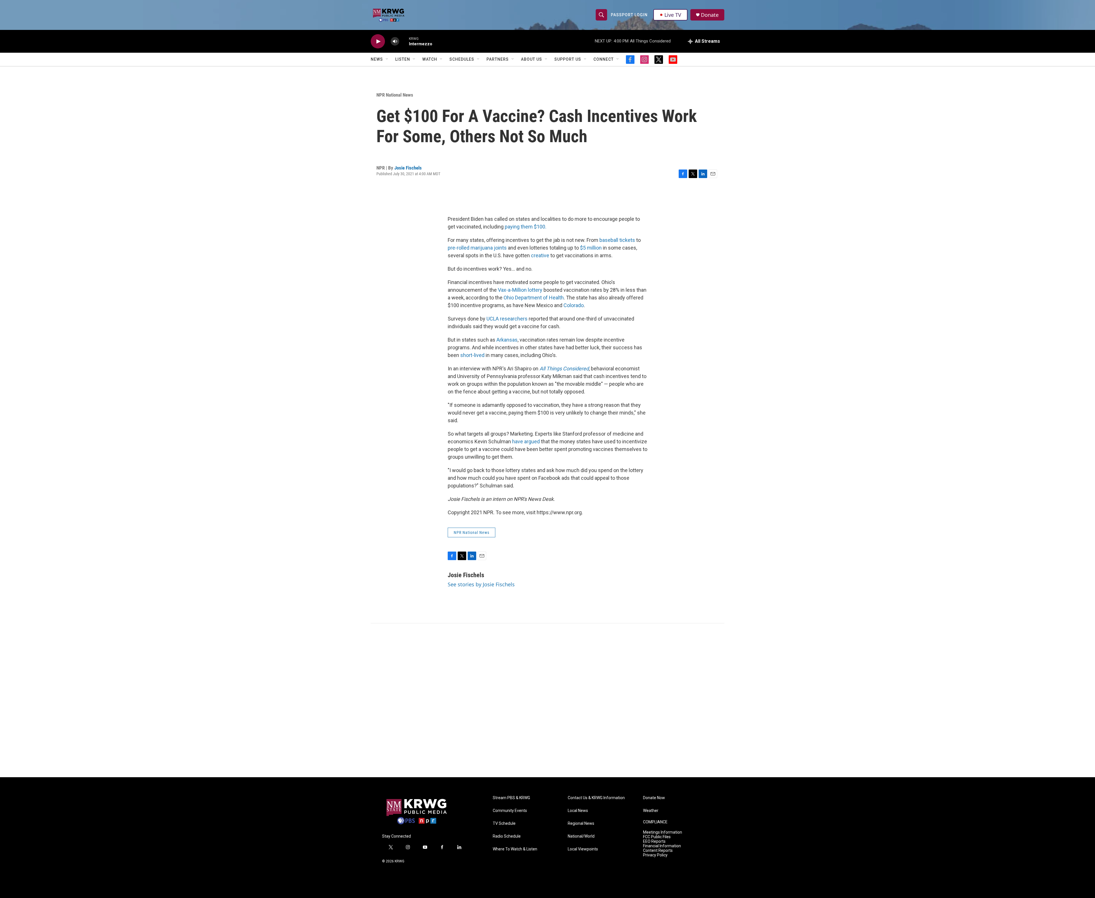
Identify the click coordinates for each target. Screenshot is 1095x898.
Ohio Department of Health (534, 298)
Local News (578, 811)
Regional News (581, 823)
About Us (531, 59)
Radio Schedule (507, 836)
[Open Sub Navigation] (387, 59)
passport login (629, 15)
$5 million (591, 248)
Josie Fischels (408, 168)
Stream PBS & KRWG (511, 798)
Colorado (573, 305)
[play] (377, 41)
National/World (581, 836)
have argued (526, 441)
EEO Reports (654, 841)
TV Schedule (504, 823)
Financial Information (662, 846)
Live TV (672, 14)
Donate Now (654, 798)
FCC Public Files (657, 837)
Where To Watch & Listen (515, 849)
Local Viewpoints (583, 849)
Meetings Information (662, 832)
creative (540, 255)
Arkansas (507, 340)
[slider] (404, 41)
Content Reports (658, 850)
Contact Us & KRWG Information (596, 798)
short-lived (472, 355)
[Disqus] (547, 700)
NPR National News (394, 95)
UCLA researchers (507, 319)
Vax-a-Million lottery (520, 290)
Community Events (510, 811)
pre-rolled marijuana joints (477, 248)
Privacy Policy (655, 855)
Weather (650, 811)
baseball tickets (617, 240)
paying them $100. (525, 227)
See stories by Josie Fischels (481, 584)
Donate (710, 15)
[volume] (395, 41)
